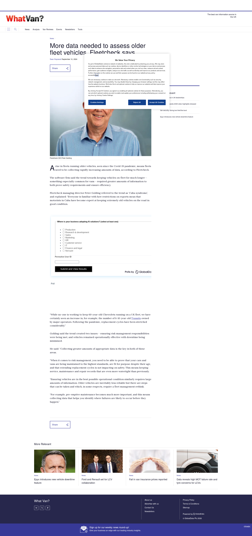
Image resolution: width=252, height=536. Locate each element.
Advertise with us (152, 503)
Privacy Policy (188, 500)
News (52, 38)
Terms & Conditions (191, 503)
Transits (136, 318)
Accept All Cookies (156, 102)
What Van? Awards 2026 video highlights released (178, 104)
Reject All (137, 102)
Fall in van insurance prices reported (148, 479)
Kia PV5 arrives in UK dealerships (172, 97)
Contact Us (149, 507)
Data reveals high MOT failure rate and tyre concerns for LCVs (197, 480)
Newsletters (149, 511)
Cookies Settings (97, 102)
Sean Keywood (55, 59)
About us (148, 500)
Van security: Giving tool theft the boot (173, 110)
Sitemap (186, 507)
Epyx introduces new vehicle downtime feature (176, 117)
